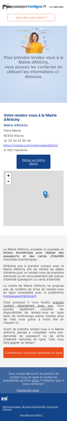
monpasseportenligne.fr (19, 296)
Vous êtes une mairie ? (31, 17)
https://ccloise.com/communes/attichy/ (30, 145)
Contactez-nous (28, 390)
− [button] (8, 181)
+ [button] (8, 175)
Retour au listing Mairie (33, 161)
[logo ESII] (5, 399)
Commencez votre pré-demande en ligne (33, 352)
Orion (35, 380)
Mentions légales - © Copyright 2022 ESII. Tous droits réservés (30, 408)
